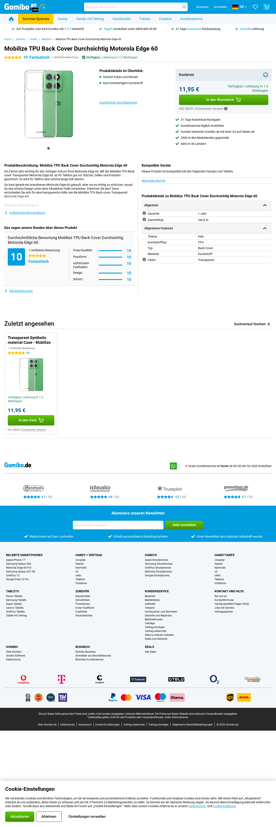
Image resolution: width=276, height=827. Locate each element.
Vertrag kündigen (155, 627)
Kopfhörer (81, 611)
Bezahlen (150, 596)
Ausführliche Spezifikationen (118, 102)
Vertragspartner (224, 611)
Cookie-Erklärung (224, 806)
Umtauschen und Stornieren (161, 611)
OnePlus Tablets (15, 611)
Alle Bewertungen (21, 291)
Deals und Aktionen (156, 638)
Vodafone (81, 583)
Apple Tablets (14, 603)
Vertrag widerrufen (155, 631)
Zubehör (165, 19)
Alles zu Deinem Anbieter (159, 634)
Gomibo (12, 647)
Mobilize (46, 39)
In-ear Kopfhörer (84, 607)
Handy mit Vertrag (90, 19)
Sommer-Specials (35, 19)
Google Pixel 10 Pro (17, 579)
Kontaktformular (224, 600)
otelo (78, 575)
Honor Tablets (14, 596)
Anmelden (220, 7)
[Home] (11, 19)
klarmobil (80, 567)
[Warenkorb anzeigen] (266, 7)
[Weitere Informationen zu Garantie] (144, 213)
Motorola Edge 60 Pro (18, 567)
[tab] (48, 148)
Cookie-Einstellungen (107, 724)
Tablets (144, 19)
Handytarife (121, 19)
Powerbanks (82, 603)
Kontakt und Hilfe (229, 591)
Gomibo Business (85, 651)
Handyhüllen (82, 596)
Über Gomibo (13, 651)
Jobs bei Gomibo (224, 607)
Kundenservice (191, 19)
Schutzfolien (82, 600)
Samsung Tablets (16, 600)
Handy (63, 19)
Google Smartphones (157, 575)
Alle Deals (150, 651)
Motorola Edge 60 (153, 180)
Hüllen (33, 39)
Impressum (85, 724)
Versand (150, 607)
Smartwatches (83, 615)
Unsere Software (15, 655)
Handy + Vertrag (88, 555)
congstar (80, 559)
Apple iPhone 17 (15, 559)
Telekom (80, 579)
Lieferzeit (150, 603)
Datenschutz (13, 659)
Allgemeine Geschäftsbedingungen (192, 724)
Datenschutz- (198, 806)
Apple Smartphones (156, 559)
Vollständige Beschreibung (27, 212)
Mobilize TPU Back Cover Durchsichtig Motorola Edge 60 (88, 39)
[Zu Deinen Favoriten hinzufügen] (265, 74)
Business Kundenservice (89, 659)
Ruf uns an (221, 596)
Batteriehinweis (154, 619)
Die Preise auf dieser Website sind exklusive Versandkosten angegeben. (196, 713)
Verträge (150, 623)
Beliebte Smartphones (24, 555)
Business (82, 647)
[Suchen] (184, 6)
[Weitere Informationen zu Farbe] (144, 259)
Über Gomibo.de (47, 724)
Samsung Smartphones (158, 563)
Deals (149, 647)
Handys (151, 555)
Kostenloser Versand (34, 429)
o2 (76, 571)
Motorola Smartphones (158, 571)
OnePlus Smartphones (158, 567)
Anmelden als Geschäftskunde (93, 655)
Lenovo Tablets (15, 607)
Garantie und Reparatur (158, 615)
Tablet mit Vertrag (16, 615)
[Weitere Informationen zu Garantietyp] (144, 219)
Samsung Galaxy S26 (18, 563)
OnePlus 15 (12, 575)
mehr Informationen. (177, 717)
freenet (79, 563)
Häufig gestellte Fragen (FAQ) (232, 603)
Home (7, 39)
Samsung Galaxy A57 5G (20, 571)
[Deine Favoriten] (255, 7)
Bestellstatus (152, 600)
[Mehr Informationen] (225, 108)
